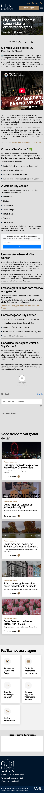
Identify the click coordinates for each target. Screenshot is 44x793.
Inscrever (22, 247)
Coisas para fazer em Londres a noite (26, 142)
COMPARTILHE (12, 42)
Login (41, 394)
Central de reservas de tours (12, 775)
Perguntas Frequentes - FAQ (12, 778)
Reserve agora (29, 8)
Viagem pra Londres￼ (10, 781)
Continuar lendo (10, 476)
